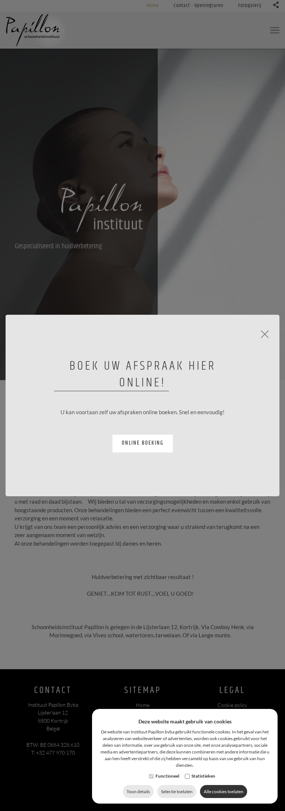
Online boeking (143, 443)
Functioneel (167, 776)
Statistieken (203, 776)
